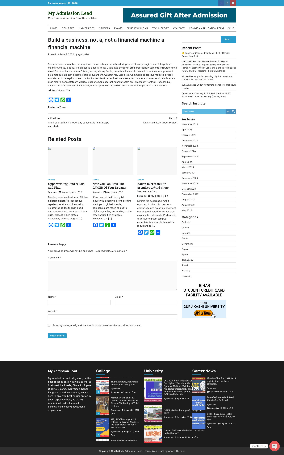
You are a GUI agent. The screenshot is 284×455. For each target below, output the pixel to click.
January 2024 (189, 172)
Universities (87, 28)
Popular (185, 249)
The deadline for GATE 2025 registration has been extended (221, 381)
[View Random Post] (229, 28)
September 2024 (190, 156)
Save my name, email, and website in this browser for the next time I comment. (97, 325)
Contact (179, 28)
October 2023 (189, 189)
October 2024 (189, 151)
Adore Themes (176, 451)
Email (119, 296)
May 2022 (187, 210)
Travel (62, 107)
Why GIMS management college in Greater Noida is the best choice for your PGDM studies (125, 423)
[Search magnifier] (233, 111)
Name (52, 296)
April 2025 (187, 129)
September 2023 (190, 194)
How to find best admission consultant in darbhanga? (184, 432)
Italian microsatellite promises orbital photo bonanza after (153, 187)
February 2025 (189, 135)
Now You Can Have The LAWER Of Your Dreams (109, 185)
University (187, 276)
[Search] (233, 28)
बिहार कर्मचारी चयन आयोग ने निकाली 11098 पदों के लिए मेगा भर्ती (220, 399)
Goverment (187, 243)
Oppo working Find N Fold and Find (66, 185)
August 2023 (188, 199)
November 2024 (190, 145)
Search (228, 39)
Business (186, 222)
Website (52, 311)
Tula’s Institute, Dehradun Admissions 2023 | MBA (124, 383)
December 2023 (190, 178)
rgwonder (83, 54)
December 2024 (190, 140)
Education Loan (137, 28)
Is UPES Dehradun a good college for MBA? (183, 411)
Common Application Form (206, 28)
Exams (118, 28)
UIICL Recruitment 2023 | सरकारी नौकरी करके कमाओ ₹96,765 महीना (221, 417)
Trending (186, 270)
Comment (54, 257)
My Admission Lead (70, 13)
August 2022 (188, 205)
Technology (160, 28)
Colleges (68, 28)
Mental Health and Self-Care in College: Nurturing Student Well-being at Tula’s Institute (125, 401)
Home (53, 28)
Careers (104, 28)
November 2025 (190, 124)
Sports (185, 254)
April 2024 (187, 162)
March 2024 (188, 167)
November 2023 (190, 183)
